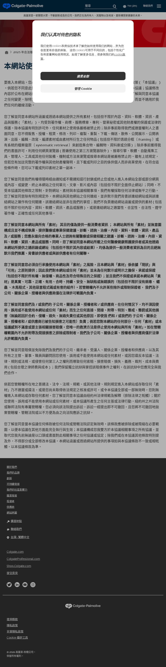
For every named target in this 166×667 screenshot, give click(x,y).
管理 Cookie (83, 88)
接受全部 (83, 76)
